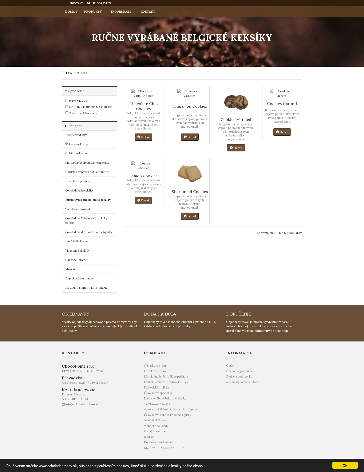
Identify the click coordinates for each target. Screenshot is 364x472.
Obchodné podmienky (240, 371)
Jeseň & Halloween (77, 241)
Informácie (121, 11)
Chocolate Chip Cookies (143, 106)
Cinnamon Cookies (190, 106)
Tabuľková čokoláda (78, 209)
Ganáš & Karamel (76, 260)
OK (345, 465)
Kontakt (148, 11)
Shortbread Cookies (190, 191)
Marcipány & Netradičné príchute (87, 163)
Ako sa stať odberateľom (242, 382)
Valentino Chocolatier (84, 113)
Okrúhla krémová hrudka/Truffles (87, 172)
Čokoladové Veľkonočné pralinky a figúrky (87, 221)
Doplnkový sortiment (79, 278)
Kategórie (75, 126)
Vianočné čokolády (77, 250)
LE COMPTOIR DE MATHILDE (90, 107)
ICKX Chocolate (79, 101)
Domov (71, 11)
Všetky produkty (76, 135)
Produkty (93, 11)
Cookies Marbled (236, 119)
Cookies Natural (282, 103)
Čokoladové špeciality (79, 190)
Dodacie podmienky (239, 376)
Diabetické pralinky (78, 181)
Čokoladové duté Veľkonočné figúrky (88, 232)
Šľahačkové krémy (76, 144)
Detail (145, 137)
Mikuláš (70, 269)
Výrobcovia (75, 91)
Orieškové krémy (76, 153)
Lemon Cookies (143, 175)
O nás (230, 365)
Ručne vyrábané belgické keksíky (88, 200)
